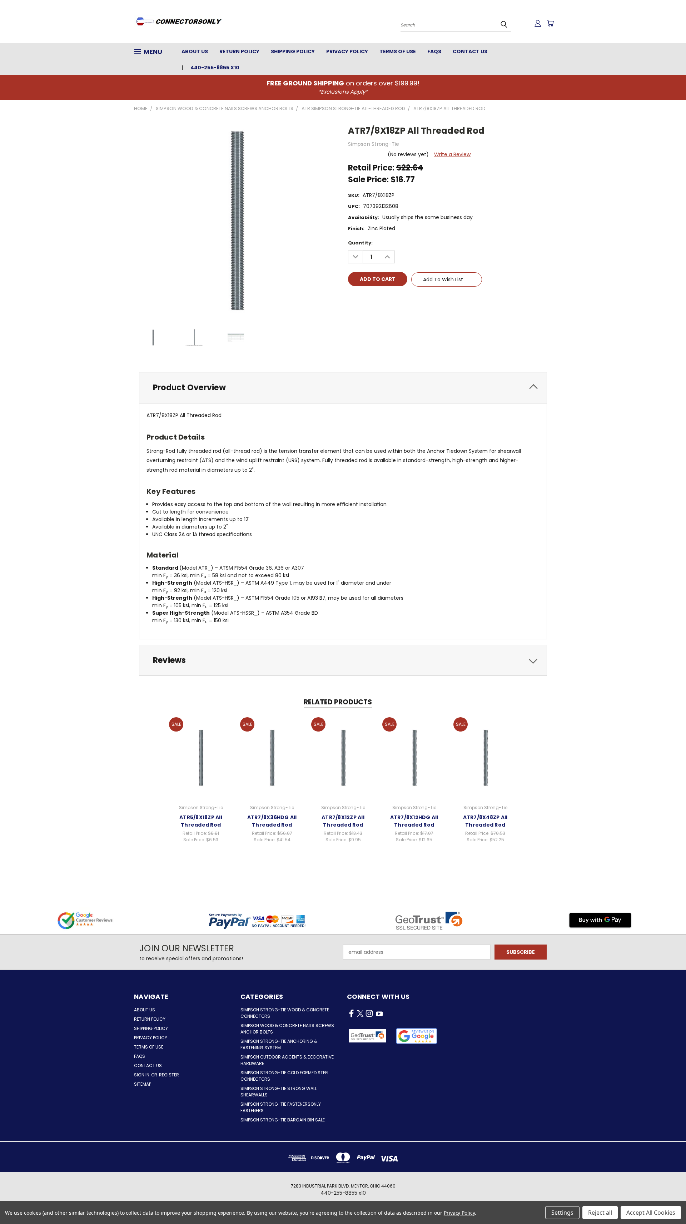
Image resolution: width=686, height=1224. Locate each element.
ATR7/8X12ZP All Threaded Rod (343, 821)
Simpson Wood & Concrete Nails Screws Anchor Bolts (287, 1028)
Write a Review (452, 154)
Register (169, 1075)
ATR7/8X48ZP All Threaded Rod (485, 821)
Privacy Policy (347, 51)
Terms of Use (397, 51)
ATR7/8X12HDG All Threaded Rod (414, 821)
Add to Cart (201, 756)
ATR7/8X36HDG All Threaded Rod (272, 821)
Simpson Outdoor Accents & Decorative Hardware (287, 1060)
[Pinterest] (402, 299)
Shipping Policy (293, 51)
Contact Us (470, 51)
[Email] (365, 299)
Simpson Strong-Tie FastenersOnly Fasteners (280, 1107)
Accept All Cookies (650, 1212)
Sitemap (142, 1084)
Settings (562, 1212)
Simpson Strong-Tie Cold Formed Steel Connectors (284, 1076)
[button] (417, 1036)
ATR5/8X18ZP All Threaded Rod (200, 821)
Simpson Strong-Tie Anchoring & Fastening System (278, 1044)
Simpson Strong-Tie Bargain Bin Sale (282, 1120)
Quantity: (360, 242)
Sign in (142, 1075)
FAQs (434, 51)
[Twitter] (389, 299)
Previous (667, 1201)
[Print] (377, 299)
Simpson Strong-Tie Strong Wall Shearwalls (278, 1091)
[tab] (343, 387)
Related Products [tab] (338, 702)
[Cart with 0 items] (550, 23)
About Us (195, 51)
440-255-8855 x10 (214, 67)
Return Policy (239, 51)
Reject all (600, 1212)
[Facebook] (353, 299)
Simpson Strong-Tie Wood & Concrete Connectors (284, 1013)
